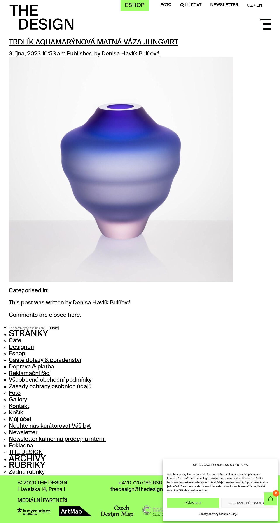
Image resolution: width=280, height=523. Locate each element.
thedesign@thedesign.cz (140, 489)
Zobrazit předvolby (247, 503)
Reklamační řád (29, 373)
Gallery (18, 400)
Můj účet (20, 419)
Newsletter (23, 433)
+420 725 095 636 (140, 483)
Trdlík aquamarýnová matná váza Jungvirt (93, 42)
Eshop (134, 5)
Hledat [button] (54, 328)
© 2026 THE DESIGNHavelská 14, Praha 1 (42, 486)
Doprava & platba (31, 367)
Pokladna (21, 446)
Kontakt (19, 406)
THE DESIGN (26, 452)
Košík (16, 413)
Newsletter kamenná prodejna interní (57, 439)
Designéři (21, 347)
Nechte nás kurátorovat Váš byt (50, 426)
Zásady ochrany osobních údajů (218, 514)
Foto (166, 5)
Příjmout (193, 503)
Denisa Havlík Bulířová (131, 54)
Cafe (15, 340)
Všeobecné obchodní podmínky (50, 380)
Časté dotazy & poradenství (45, 360)
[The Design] (41, 27)
